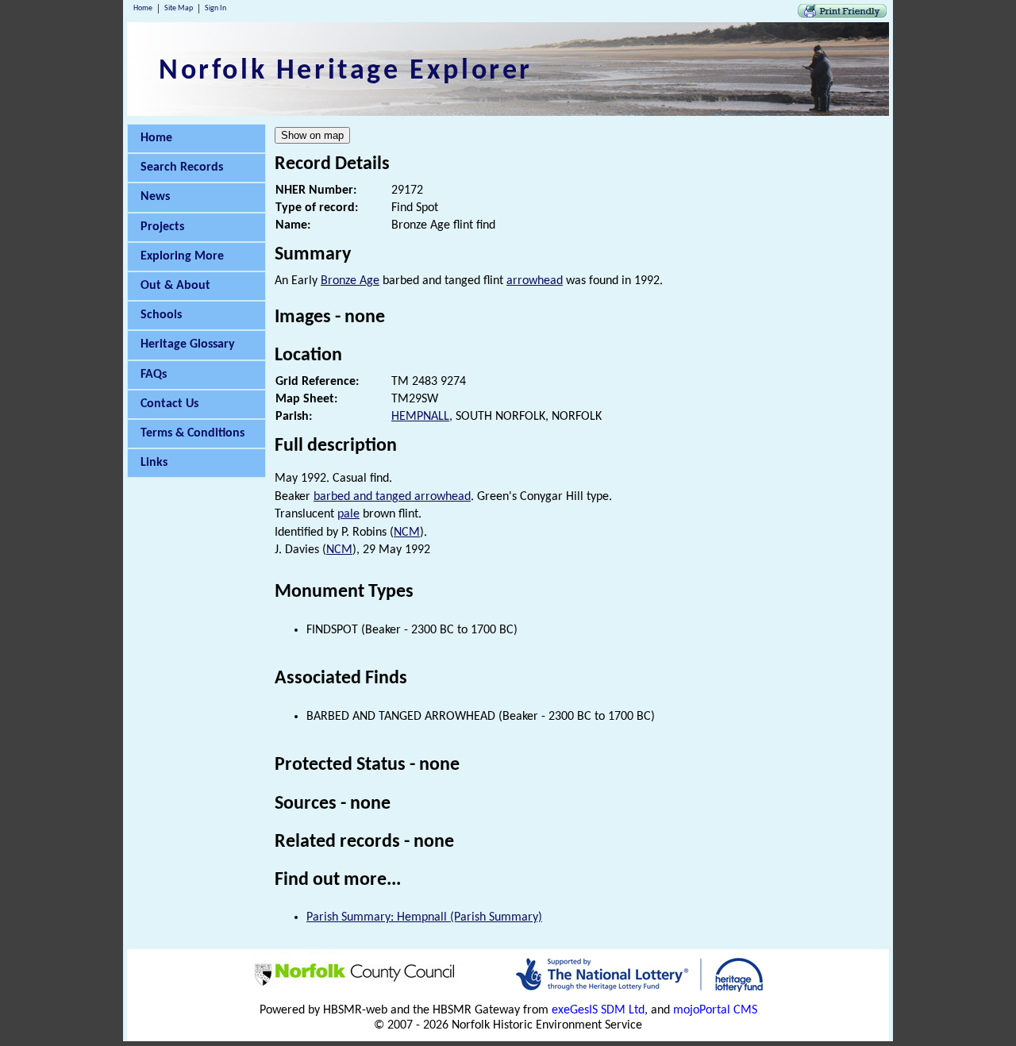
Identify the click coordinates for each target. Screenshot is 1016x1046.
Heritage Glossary (187, 344)
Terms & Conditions (192, 433)
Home (142, 8)
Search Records (181, 167)
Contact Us (169, 404)
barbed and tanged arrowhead (392, 496)
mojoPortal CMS (715, 1010)
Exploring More (182, 256)
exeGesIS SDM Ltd (598, 1010)
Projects (162, 227)
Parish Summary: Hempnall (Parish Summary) (424, 917)
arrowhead (534, 281)
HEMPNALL (420, 416)
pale (348, 514)
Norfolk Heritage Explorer (346, 71)
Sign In (215, 8)
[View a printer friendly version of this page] (842, 14)
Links (153, 462)
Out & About (175, 285)
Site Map (178, 8)
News (155, 196)
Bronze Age (350, 281)
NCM (407, 532)
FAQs (153, 374)
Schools (161, 315)
